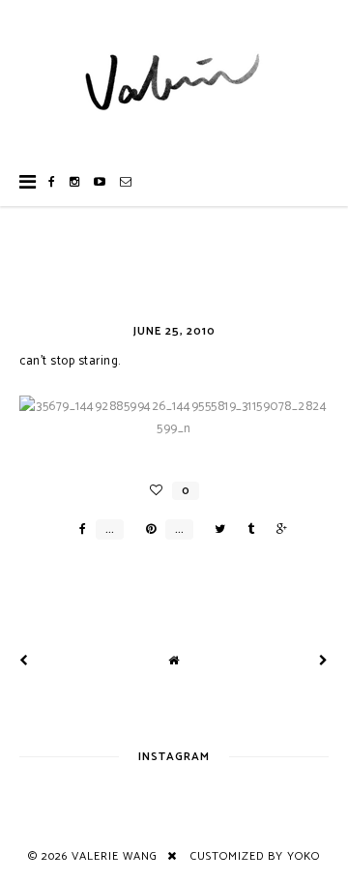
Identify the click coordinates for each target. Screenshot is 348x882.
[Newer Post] (24, 661)
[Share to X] (215, 529)
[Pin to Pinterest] (146, 529)
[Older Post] (324, 661)
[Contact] (126, 182)
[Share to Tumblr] (246, 529)
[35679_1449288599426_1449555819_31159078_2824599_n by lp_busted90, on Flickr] (174, 429)
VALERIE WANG (115, 856)
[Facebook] (52, 182)
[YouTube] (100, 182)
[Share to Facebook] (78, 529)
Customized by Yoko (255, 856)
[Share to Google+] (277, 529)
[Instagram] (75, 182)
